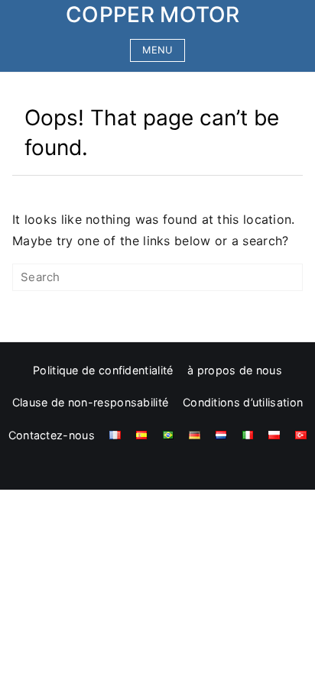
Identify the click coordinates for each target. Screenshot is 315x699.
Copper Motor (153, 15)
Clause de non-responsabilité (90, 402)
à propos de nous (234, 370)
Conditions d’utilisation (243, 402)
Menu (157, 50)
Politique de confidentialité (103, 370)
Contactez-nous (51, 435)
